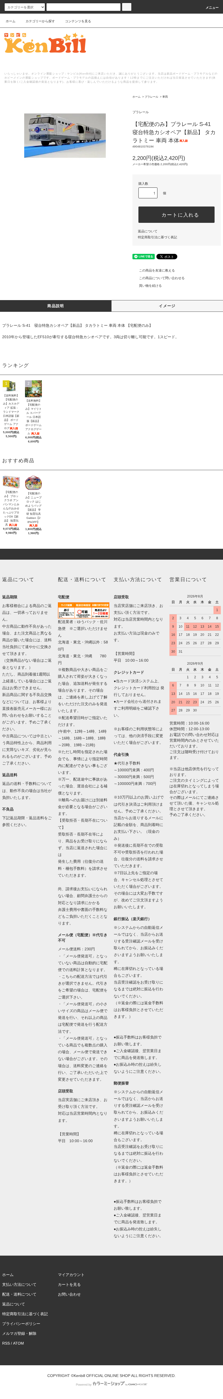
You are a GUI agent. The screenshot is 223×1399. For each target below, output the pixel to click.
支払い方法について (19, 1284)
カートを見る (69, 1284)
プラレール (151, 96)
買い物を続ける (150, 286)
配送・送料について (19, 1294)
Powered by (84, 1384)
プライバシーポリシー (21, 1323)
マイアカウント (71, 1274)
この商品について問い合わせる (162, 278)
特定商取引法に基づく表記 (157, 237)
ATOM (18, 1343)
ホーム (11, 21)
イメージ (167, 306)
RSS (6, 1343)
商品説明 (55, 306)
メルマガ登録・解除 (19, 1333)
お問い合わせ (69, 1294)
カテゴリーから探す (40, 21)
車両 (165, 96)
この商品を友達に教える (157, 270)
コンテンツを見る (78, 21)
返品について (147, 231)
